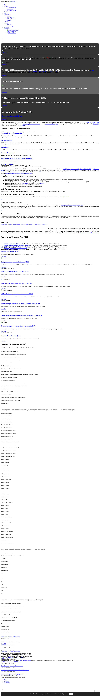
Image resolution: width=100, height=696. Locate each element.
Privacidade (7, 682)
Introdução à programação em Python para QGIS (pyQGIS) (20, 303)
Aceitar (71, 694)
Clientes (6, 11)
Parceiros (6, 23)
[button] (7, 28)
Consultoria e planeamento (11, 133)
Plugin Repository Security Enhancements (12, 666)
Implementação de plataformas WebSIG (17, 159)
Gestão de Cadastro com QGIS (10, 336)
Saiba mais (4, 52)
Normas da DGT (11, 17)
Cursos (8, 16)
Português (15, 30)
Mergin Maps (10, 26)
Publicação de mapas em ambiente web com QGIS (17, 294)
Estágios (6, 21)
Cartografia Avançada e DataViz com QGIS (15, 262)
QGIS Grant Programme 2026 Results (11, 662)
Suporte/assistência (11, 10)
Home (5, 4)
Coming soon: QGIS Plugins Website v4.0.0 (12, 657)
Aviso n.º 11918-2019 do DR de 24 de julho (42, 72)
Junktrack (9, 24)
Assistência (5, 147)
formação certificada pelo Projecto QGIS (71, 205)
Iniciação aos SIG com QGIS (10, 251)
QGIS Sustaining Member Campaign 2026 (12, 674)
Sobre (5, 13)
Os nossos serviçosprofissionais (11, 8)
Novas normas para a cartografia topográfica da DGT (18, 326)
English (14, 31)
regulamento (65, 196)
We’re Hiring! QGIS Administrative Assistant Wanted (15, 670)
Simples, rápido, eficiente (12, 116)
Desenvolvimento (7, 153)
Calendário (3, 256)
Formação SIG (7, 14)
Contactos (6, 27)
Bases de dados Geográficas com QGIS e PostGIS (16, 283)
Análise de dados (7, 164)
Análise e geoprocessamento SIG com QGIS (14, 271)
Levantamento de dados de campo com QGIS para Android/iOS (21, 315)
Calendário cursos (11, 19)
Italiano (14, 33)
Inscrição (9, 20)
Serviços (6, 6)
